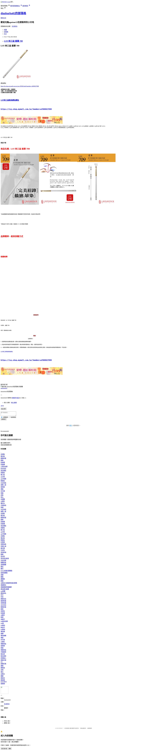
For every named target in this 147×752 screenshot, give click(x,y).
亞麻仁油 (3, 546)
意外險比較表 (5, 558)
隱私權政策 (83, 728)
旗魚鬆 (3, 487)
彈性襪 (3, 631)
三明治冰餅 (4, 466)
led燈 (2, 623)
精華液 (3, 667)
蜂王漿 (3, 548)
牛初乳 (3, 550)
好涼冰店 (3, 468)
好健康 (3, 542)
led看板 (3, 629)
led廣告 (3, 625)
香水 (2, 672)
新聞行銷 (3, 663)
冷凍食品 (3, 505)
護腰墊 (3, 579)
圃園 (2, 676)
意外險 (3, 556)
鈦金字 (3, 627)
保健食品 (3, 544)
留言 (17, 398)
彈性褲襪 (3, 635)
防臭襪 (3, 464)
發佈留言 (3, 419)
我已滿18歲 (4, 748)
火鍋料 (3, 501)
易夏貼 (3, 472)
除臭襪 (3, 462)
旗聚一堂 (3, 485)
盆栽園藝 (3, 564)
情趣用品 (3, 643)
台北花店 (3, 605)
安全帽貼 (3, 470)
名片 (5, 34)
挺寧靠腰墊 (4, 572)
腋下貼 (3, 474)
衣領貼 (3, 454)
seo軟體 (3, 591)
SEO (2, 595)
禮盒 (2, 489)
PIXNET (61, 728)
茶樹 (2, 670)
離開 (10, 748)
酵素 (2, 554)
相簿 (5, 29)
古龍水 (3, 674)
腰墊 (2, 577)
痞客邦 (14, 398)
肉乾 (2, 495)
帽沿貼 (3, 456)
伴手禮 (3, 491)
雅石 (2, 566)
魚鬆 (2, 493)
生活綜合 (14, 26)
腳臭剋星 (3, 458)
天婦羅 (3, 499)
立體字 (3, 615)
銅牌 (2, 617)
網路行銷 (3, 660)
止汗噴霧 (3, 478)
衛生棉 (3, 654)
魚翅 (2, 507)
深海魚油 (3, 552)
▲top (2, 405)
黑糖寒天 (3, 585)
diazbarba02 (4, 388)
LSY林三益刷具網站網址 (10, 100)
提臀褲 (3, 683)
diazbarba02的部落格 (13, 13)
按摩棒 (3, 646)
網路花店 (3, 599)
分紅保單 (3, 560)
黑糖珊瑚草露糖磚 (6, 587)
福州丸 (3, 503)
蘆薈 (2, 665)
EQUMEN (4, 681)
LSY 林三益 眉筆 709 (13, 41)
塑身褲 (3, 680)
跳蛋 (2, 648)
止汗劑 (3, 476)
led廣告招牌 (4, 621)
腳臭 (2, 460)
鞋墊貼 (3, 480)
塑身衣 (3, 678)
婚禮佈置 (3, 601)
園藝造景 (3, 562)
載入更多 (3, 409)
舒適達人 (3, 658)
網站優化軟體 (5, 589)
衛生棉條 (3, 656)
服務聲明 (89, 728)
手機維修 (3, 652)
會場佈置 (3, 603)
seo (1, 661)
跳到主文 (3, 18)
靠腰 (2, 574)
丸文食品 (3, 483)
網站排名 (3, 593)
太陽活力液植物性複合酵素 (9, 583)
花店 (2, 596)
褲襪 (2, 633)
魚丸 (2, 497)
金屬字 (3, 619)
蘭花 (2, 568)
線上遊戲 (14, 402)
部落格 (6, 32)
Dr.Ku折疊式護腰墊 (6, 570)
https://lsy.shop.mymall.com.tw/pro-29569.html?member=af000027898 (20, 86)
